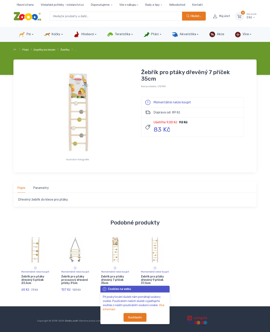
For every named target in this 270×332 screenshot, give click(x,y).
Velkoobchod (177, 5)
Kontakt (197, 5)
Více (245, 34)
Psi (28, 34)
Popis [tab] (21, 188)
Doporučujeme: (100, 5)
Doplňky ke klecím (44, 49)
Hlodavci (87, 34)
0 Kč (252, 16)
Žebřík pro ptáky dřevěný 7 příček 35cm (112, 280)
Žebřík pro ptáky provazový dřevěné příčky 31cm (74, 280)
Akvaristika (187, 34)
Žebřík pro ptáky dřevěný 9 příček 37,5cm (152, 280)
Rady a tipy (152, 5)
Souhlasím (135, 317)
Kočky (55, 34)
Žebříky (65, 49)
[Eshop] (15, 49)
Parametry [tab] (41, 188)
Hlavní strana (25, 5)
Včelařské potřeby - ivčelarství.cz (62, 5)
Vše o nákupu (127, 5)
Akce (220, 34)
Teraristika (122, 34)
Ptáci (154, 34)
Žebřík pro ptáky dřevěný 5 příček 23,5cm (32, 280)
